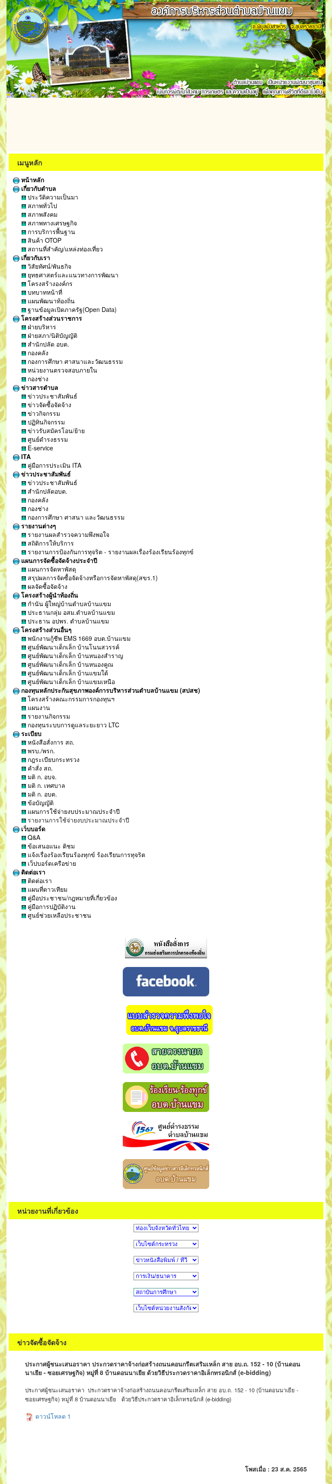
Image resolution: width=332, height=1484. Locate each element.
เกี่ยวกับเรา (34, 257)
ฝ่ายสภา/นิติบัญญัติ (51, 335)
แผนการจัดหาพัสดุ (51, 569)
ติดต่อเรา (32, 871)
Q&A (33, 837)
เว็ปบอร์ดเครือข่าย (51, 863)
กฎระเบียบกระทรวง (53, 759)
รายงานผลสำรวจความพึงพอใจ (67, 534)
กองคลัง (37, 352)
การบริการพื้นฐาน (50, 231)
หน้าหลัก (31, 179)
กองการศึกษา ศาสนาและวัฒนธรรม (74, 361)
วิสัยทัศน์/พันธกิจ (48, 266)
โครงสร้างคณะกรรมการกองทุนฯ (70, 698)
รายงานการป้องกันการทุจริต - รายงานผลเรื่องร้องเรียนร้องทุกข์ (110, 551)
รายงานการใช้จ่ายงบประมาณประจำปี (77, 820)
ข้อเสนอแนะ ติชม (50, 846)
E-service (39, 447)
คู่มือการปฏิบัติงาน (51, 906)
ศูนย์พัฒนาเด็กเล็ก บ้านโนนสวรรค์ (72, 646)
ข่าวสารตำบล (38, 387)
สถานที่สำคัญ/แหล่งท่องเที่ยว (64, 248)
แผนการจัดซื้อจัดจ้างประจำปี (58, 560)
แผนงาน (38, 707)
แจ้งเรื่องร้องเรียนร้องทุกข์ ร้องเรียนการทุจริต (85, 854)
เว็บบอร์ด (32, 828)
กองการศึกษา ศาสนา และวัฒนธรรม (75, 517)
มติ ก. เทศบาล (45, 785)
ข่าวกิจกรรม (43, 413)
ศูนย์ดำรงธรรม (47, 439)
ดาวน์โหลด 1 (52, 1416)
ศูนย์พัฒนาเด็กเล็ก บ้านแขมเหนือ (70, 681)
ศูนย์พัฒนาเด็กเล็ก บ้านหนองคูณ (69, 664)
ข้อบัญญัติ (40, 802)
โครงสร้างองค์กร (49, 283)
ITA (25, 456)
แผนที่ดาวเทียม (46, 889)
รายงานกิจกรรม (48, 716)
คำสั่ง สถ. (39, 768)
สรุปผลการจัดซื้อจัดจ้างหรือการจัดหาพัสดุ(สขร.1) (92, 577)
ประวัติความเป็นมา (52, 197)
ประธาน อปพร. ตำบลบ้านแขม (67, 621)
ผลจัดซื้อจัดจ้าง (46, 586)
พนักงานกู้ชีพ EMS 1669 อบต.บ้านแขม (78, 638)
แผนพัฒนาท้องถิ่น (50, 300)
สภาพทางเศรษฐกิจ (51, 222)
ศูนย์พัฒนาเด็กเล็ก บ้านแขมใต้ (67, 672)
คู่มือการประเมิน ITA (53, 465)
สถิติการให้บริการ (50, 543)
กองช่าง (37, 378)
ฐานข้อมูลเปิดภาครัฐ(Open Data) (71, 309)
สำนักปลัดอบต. (46, 491)
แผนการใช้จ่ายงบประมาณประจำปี (73, 811)
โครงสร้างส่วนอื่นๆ (45, 629)
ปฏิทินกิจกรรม (45, 422)
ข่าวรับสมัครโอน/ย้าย (55, 430)
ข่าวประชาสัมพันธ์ (51, 396)
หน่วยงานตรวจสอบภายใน (61, 370)
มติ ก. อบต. (41, 794)
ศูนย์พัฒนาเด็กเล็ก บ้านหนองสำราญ (74, 655)
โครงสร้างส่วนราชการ (50, 318)
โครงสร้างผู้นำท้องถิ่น (48, 595)
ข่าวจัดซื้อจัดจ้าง (48, 404)
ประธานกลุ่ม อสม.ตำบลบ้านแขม (70, 612)
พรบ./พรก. (40, 750)
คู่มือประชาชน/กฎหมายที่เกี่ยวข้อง (71, 897)
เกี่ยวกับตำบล (37, 188)
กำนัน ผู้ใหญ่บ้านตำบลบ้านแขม (68, 603)
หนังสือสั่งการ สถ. (50, 742)
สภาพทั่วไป (41, 205)
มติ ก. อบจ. (41, 776)
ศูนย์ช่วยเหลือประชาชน (58, 915)
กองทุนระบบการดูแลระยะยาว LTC (72, 724)
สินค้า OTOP (43, 240)
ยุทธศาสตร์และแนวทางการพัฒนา (72, 274)
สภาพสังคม (41, 214)
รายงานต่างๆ (37, 525)
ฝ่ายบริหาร (41, 326)
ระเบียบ (30, 733)
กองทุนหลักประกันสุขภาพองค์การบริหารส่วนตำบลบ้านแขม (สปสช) (109, 690)
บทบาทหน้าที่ (44, 292)
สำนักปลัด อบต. (47, 344)
